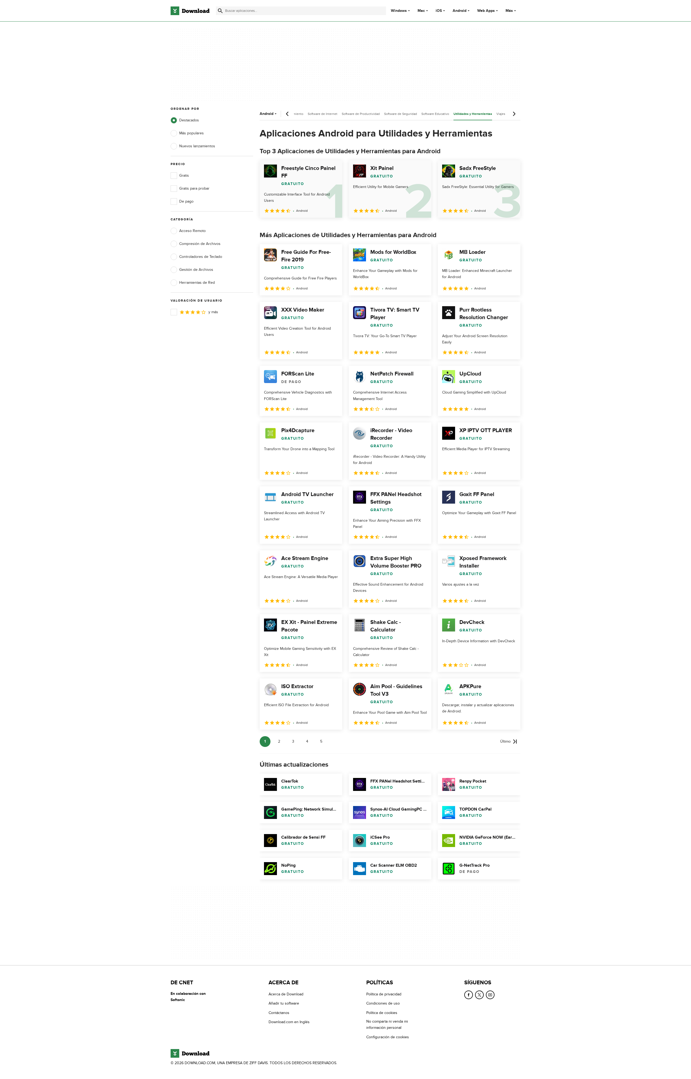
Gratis (184, 175)
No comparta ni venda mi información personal (387, 1024)
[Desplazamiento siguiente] (513, 113)
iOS (439, 11)
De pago (186, 201)
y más (213, 312)
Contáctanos (279, 1012)
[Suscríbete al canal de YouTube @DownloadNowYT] (490, 995)
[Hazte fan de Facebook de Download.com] (468, 995)
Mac (421, 11)
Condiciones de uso (383, 1003)
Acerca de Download (286, 994)
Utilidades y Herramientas (472, 114)
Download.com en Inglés (289, 1022)
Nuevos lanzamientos (197, 146)
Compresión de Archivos (200, 243)
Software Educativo (435, 114)
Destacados (189, 120)
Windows (399, 11)
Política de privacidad (383, 994)
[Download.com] (190, 10)
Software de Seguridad (400, 114)
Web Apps (486, 11)
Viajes (500, 114)
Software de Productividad (361, 114)
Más (509, 10)
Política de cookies (381, 1012)
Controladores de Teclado (200, 256)
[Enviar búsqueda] (220, 10)
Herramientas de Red (197, 282)
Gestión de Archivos (196, 269)
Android (459, 11)
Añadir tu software (284, 1003)
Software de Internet (322, 114)
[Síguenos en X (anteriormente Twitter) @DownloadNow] (479, 995)
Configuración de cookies (387, 1036)
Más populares (191, 133)
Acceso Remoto (192, 230)
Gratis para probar (194, 188)
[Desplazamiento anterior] (287, 113)
